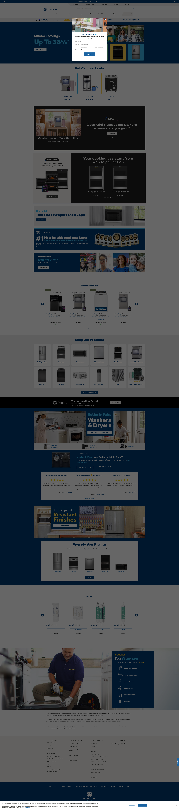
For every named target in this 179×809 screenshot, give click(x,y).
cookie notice (27, 807)
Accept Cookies (142, 805)
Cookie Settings (132, 805)
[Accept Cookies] (176, 805)
